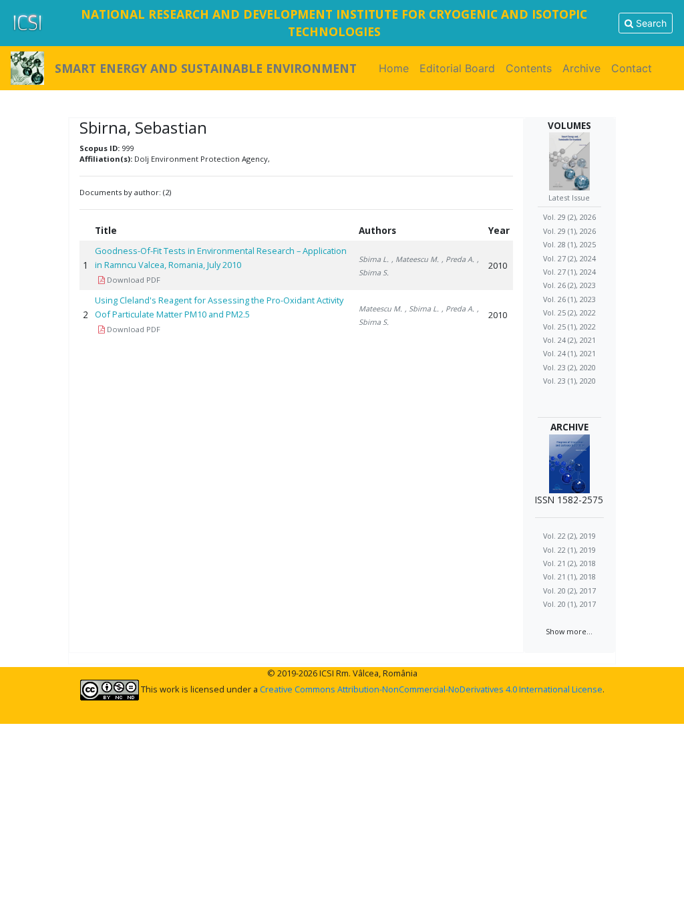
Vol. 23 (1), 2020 (569, 381)
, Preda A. (458, 259)
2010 (497, 265)
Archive (581, 68)
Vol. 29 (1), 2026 (569, 231)
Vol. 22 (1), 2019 (569, 550)
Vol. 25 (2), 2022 (569, 312)
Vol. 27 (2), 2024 (569, 258)
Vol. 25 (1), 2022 (569, 326)
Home (396, 68)
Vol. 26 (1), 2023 (569, 299)
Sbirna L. (374, 259)
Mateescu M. (380, 308)
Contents (529, 68)
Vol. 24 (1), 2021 (569, 353)
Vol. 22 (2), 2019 (569, 536)
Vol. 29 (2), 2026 (569, 217)
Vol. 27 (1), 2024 (569, 272)
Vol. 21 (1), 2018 (569, 576)
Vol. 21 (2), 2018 (569, 563)
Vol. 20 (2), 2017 (569, 590)
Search (650, 23)
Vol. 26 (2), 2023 (569, 285)
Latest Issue (569, 197)
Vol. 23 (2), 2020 (569, 367)
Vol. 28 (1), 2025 (569, 244)
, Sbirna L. (422, 308)
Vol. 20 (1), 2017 (569, 604)
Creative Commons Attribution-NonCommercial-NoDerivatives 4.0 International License (431, 689)
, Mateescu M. (415, 259)
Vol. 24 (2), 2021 (569, 340)
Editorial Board (457, 68)
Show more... (569, 631)
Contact (631, 68)
